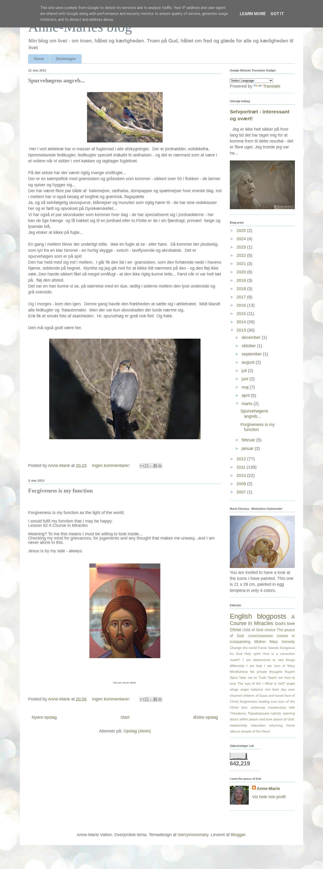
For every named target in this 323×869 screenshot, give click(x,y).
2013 (241, 330)
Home (39, 59)
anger (244, 689)
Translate (271, 86)
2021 (241, 263)
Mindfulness (239, 672)
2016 (241, 305)
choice (269, 630)
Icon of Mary (284, 666)
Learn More (253, 13)
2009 (241, 483)
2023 (241, 247)
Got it (277, 13)
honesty (288, 641)
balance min (261, 689)
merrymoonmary (193, 834)
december (252, 337)
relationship (238, 725)
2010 (241, 475)
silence (235, 731)
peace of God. (284, 719)
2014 (241, 321)
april (246, 395)
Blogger (238, 834)
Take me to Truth (252, 677)
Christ (235, 629)
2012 (241, 459)
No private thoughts (266, 672)
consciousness (260, 636)
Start (124, 717)
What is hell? (275, 683)
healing (264, 701)
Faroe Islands (268, 648)
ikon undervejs (253, 707)
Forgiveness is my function (60, 491)
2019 (241, 280)
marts (247, 403)
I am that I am (259, 666)
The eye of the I (250, 683)
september (252, 354)
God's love (285, 623)
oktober (249, 345)
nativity (276, 713)
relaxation (258, 725)
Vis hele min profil (269, 796)
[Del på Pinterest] (159, 465)
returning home (282, 725)
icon (274, 701)
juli (245, 370)
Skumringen (66, 59)
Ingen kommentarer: (111, 465)
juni (245, 379)
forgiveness (248, 701)
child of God (252, 630)
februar (249, 440)
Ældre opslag (205, 717)
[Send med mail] (142, 465)
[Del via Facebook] (155, 465)
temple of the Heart (255, 731)
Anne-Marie (268, 788)
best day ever (283, 689)
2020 (241, 272)
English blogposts (258, 616)
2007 (241, 492)
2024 (241, 238)
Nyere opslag (44, 717)
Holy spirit (252, 654)
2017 (241, 297)
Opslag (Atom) (137, 731)
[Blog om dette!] (146, 465)
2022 (241, 255)
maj (246, 387)
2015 (241, 313)
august (249, 362)
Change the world (243, 648)
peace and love (260, 719)
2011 (241, 467)
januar (248, 448)
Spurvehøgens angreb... (56, 80)
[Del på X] (150, 465)
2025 (241, 230)
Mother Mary (266, 641)
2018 (241, 288)
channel (236, 695)
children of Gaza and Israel (263, 695)
